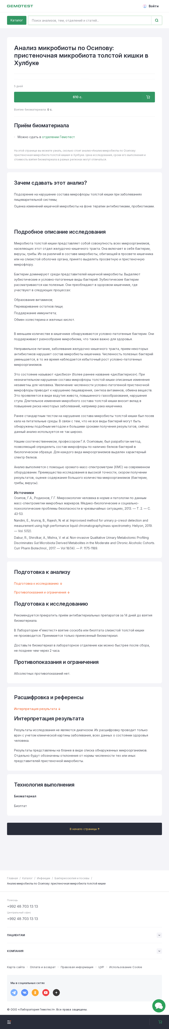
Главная (12, 878)
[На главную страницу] (20, 6)
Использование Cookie (125, 967)
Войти (154, 6)
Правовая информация (77, 967)
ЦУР (101, 967)
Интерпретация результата (35, 709)
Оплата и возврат (42, 967)
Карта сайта (16, 967)
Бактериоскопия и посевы (72, 878)
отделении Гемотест (58, 137)
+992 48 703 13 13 (22, 906)
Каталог (17, 20)
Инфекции (43, 878)
